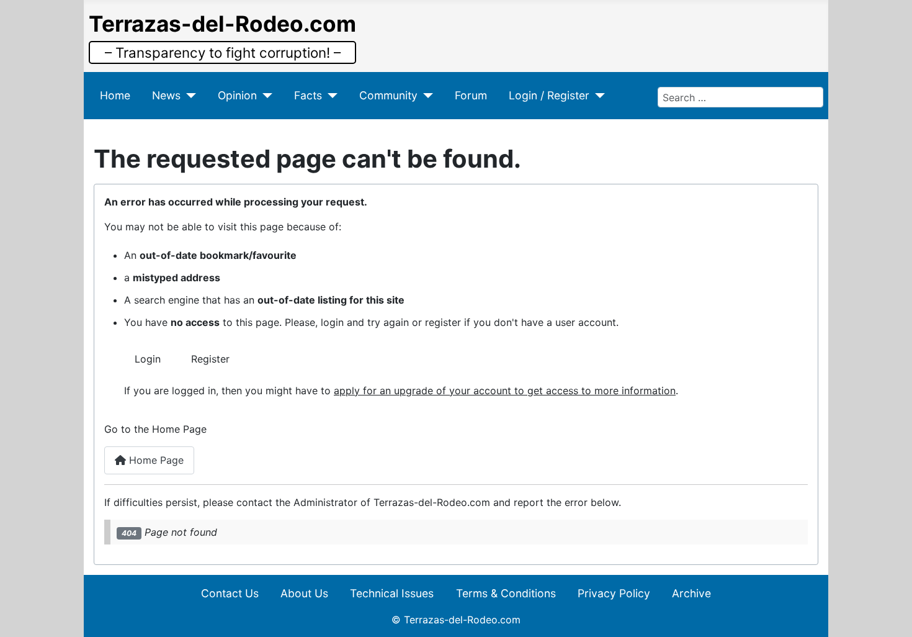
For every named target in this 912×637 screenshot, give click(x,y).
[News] (188, 96)
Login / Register (549, 95)
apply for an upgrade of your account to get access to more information (505, 390)
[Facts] (330, 96)
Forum (471, 95)
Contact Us (230, 593)
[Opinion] (264, 96)
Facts (308, 95)
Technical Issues (392, 593)
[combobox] (740, 97)
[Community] (425, 96)
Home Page (155, 460)
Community (388, 95)
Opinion (237, 95)
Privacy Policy (614, 593)
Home (115, 95)
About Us (304, 593)
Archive (691, 593)
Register (210, 359)
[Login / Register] (597, 96)
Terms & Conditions (506, 593)
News (166, 95)
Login (148, 359)
